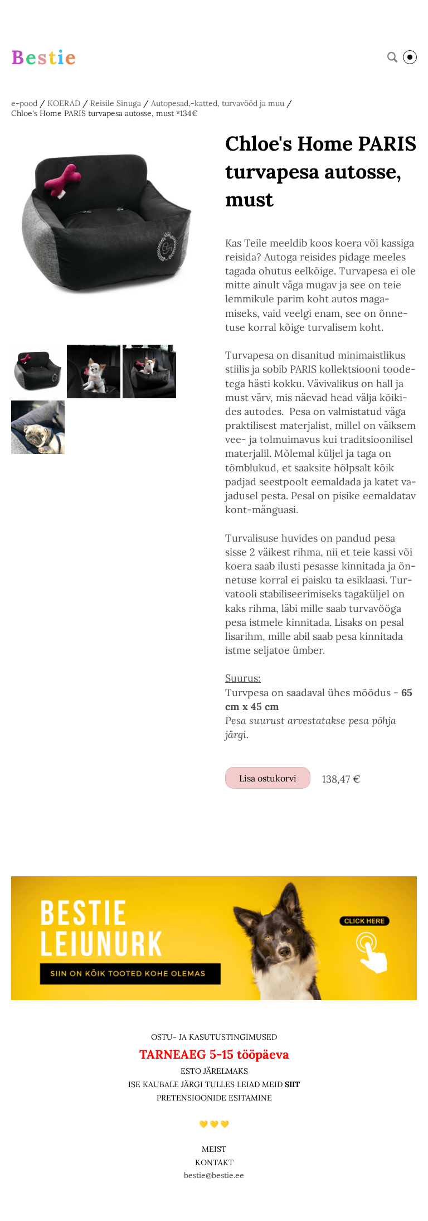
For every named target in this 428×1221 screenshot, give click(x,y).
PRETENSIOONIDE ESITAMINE (214, 1098)
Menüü (410, 57)
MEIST (214, 1149)
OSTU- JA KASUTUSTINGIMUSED (214, 1037)
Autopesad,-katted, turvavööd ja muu (217, 103)
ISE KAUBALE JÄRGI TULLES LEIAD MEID (206, 1084)
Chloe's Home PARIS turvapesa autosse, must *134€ (104, 113)
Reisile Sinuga (115, 103)
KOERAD (63, 103)
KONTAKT (214, 1162)
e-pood (24, 103)
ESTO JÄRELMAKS (214, 1071)
